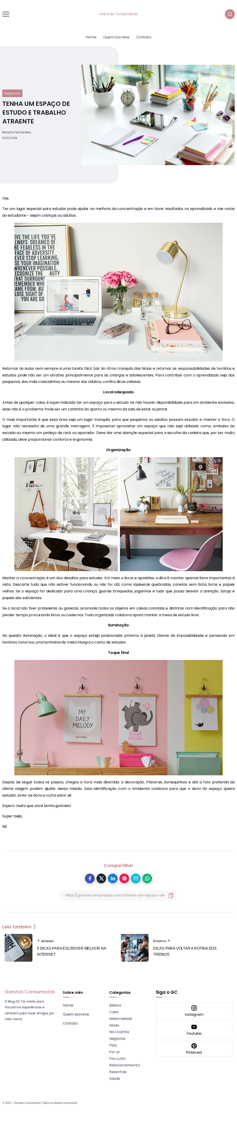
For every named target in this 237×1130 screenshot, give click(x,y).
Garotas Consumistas (118, 14)
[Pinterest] (194, 1048)
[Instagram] (194, 1010)
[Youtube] (194, 1029)
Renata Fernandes (16, 132)
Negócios (12, 93)
